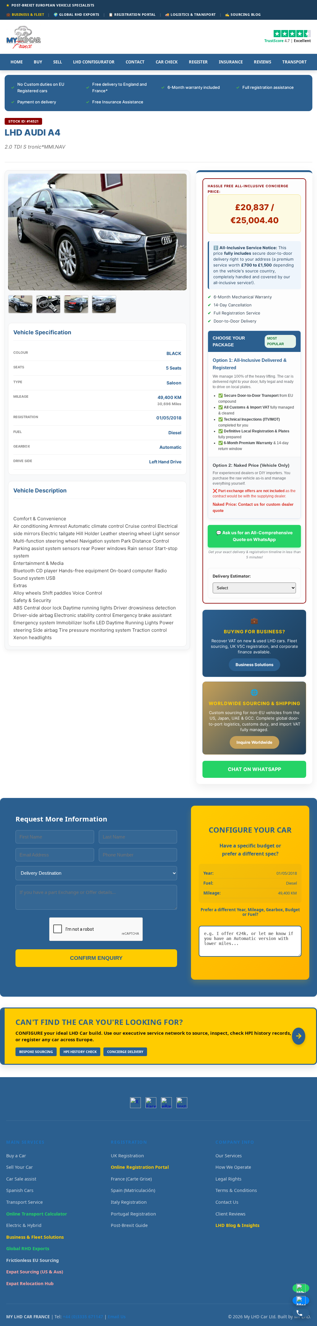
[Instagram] (181, 1102)
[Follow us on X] (135, 1102)
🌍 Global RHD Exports (76, 14)
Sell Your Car (19, 1167)
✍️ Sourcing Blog (243, 14)
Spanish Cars (19, 1190)
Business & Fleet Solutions (35, 1237)
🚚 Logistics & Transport (190, 14)
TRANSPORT (294, 62)
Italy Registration (129, 1202)
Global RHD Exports (27, 1248)
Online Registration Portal (140, 1167)
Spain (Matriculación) (133, 1190)
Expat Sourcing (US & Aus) (34, 1272)
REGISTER (198, 62)
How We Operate (233, 1167)
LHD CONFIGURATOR (94, 62)
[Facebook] (150, 1102)
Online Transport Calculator (36, 1214)
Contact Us (226, 1202)
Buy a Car (16, 1156)
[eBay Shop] (166, 1102)
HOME (17, 62)
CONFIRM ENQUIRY (96, 958)
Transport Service (24, 1202)
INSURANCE (231, 62)
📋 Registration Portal (132, 14)
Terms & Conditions (236, 1190)
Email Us (117, 1317)
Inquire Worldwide (254, 742)
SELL (57, 62)
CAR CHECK (167, 62)
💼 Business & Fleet (25, 14)
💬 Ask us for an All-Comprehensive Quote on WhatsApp (254, 536)
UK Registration (127, 1156)
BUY (38, 62)
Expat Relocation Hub (30, 1283)
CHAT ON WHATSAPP (254, 769)
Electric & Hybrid (23, 1225)
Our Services (228, 1156)
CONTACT (135, 62)
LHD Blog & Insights (237, 1225)
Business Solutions (254, 664)
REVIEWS (262, 62)
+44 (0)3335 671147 (83, 1317)
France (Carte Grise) (131, 1179)
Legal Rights (228, 1179)
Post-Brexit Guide (129, 1225)
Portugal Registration (133, 1214)
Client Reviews (230, 1214)
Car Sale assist (21, 1179)
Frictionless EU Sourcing (32, 1260)
